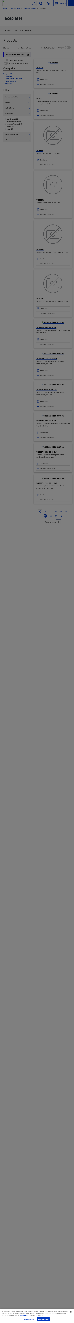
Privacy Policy (24, 1315)
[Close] (71, 1312)
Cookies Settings (29, 1319)
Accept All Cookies (43, 1319)
